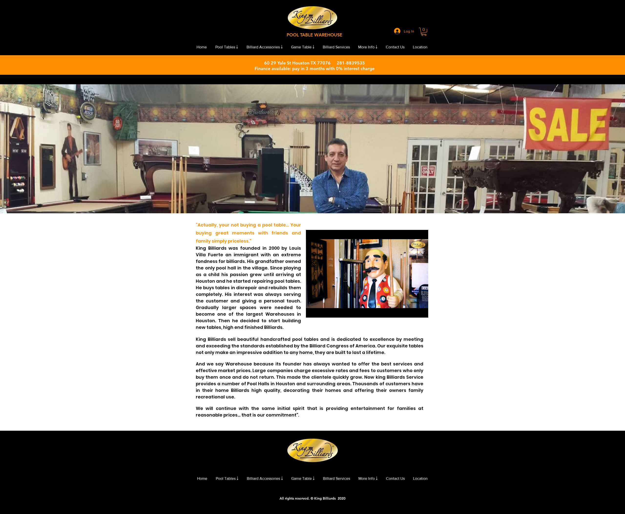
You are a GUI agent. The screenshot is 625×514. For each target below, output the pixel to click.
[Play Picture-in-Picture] (413, 311)
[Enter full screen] (421, 311)
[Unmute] (320, 311)
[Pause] (312, 311)
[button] (424, 32)
